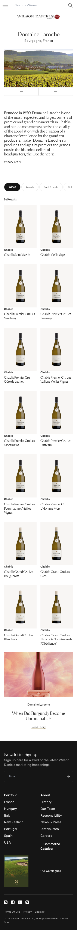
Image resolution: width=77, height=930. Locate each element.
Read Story (38, 727)
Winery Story (12, 161)
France (9, 802)
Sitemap (39, 911)
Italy (7, 815)
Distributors (49, 829)
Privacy (27, 911)
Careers (46, 836)
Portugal (10, 829)
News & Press (50, 822)
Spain (8, 836)
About (45, 795)
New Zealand (14, 822)
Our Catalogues (50, 870)
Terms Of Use (12, 911)
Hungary (10, 809)
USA (7, 842)
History (46, 802)
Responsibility (51, 815)
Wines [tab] (12, 187)
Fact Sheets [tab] (51, 187)
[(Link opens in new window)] (5, 902)
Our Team (47, 809)
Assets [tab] (30, 187)
